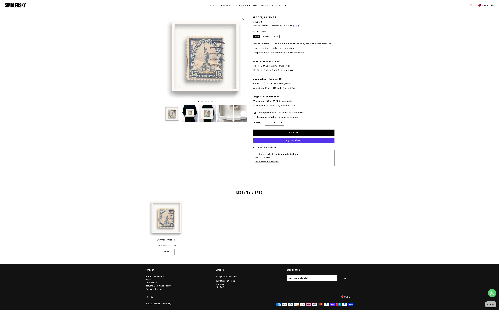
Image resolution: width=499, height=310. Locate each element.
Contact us (151, 282)
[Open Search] (471, 5)
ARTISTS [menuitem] (213, 5)
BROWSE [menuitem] (226, 5)
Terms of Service (154, 289)
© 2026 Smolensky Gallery (158, 303)
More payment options (264, 147)
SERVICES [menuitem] (242, 5)
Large (276, 36)
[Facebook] (147, 297)
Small (256, 36)
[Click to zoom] (243, 19)
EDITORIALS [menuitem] (260, 5)
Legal (148, 279)
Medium (266, 36)
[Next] (243, 113)
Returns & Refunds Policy (158, 285)
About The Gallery (155, 276)
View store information (267, 161)
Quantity (257, 122)
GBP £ (485, 5)
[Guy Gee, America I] (166, 217)
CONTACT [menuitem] (278, 5)
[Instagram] (152, 297)
